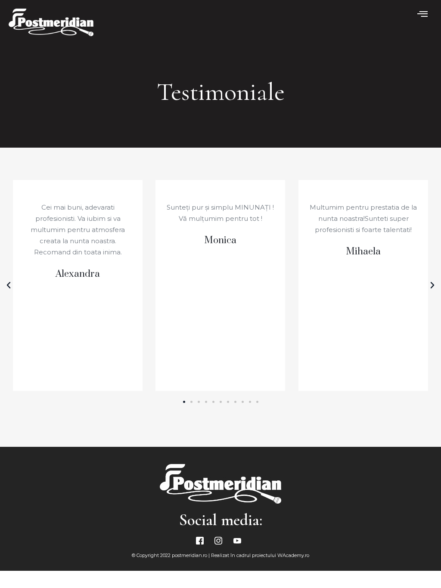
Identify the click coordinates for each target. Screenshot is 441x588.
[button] (184, 402)
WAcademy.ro (293, 555)
